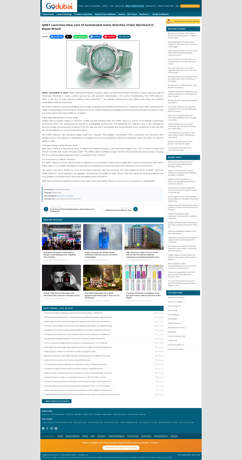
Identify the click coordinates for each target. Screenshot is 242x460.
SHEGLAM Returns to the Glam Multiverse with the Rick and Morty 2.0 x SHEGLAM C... (182, 126)
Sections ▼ (144, 14)
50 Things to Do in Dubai (148, 422)
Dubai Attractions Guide (63, 422)
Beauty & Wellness (93, 6)
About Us (45, 414)
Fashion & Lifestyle (175, 302)
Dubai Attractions (166, 6)
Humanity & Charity (175, 349)
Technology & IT (174, 306)
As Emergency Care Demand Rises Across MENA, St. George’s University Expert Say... (183, 199)
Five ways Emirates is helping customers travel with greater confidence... (73, 313)
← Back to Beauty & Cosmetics (56, 401)
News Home (48, 14)
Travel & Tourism (174, 323)
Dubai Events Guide (111, 422)
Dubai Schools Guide (95, 422)
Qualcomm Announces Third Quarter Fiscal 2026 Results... (67, 360)
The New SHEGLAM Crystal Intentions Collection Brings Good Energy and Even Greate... (183, 94)
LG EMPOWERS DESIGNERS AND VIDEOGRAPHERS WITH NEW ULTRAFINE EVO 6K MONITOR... (82, 394)
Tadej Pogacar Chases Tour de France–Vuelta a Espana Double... (70, 351)
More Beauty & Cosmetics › (149, 220)
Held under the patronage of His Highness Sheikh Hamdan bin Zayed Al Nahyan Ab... (78, 347)
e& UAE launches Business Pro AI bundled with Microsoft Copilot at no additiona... (77, 334)
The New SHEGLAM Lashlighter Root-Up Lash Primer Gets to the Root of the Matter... (183, 79)
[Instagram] (51, 428)
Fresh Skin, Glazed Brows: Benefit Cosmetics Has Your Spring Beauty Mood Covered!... (182, 109)
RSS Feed (132, 14)
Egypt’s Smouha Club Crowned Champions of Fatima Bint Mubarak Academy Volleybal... (182, 173)
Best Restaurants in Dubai (168, 422)
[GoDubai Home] (59, 6)
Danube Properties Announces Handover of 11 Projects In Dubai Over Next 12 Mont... (78, 381)
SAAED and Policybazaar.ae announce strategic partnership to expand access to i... (182, 181)
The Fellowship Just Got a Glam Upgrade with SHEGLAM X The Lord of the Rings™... (77, 386)
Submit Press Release (105, 14)
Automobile (173, 310)
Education (119, 6)
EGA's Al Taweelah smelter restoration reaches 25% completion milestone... (182, 216)
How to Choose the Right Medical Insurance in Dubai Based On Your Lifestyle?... (76, 343)
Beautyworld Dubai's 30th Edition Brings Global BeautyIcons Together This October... (182, 35)
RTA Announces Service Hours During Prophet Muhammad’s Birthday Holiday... (180, 164)
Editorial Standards (57, 414)
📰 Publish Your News (190, 6)
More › (195, 29)
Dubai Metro (150, 6)
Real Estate (172, 319)
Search (121, 14)
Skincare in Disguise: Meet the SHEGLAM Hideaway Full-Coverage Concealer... (182, 117)
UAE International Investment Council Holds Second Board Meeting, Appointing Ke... (78, 317)
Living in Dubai (47, 422)
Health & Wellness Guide (129, 422)
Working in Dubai (80, 422)
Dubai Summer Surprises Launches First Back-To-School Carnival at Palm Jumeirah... (78, 373)
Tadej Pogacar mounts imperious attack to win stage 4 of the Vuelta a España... (182, 257)
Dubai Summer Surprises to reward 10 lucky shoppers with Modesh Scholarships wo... (79, 390)
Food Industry (173, 315)
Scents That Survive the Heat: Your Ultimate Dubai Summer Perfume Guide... (182, 61)
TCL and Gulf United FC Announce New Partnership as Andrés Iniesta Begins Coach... (182, 283)
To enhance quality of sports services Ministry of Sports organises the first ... (74, 369)
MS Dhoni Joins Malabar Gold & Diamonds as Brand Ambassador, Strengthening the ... (79, 326)
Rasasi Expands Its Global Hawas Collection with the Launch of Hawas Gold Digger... (182, 44)
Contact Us (69, 414)
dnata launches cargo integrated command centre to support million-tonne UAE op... (183, 190)
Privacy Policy (88, 414)
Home (81, 6)
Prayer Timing (132, 414)
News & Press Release (135, 6)
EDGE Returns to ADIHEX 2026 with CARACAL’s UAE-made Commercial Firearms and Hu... (182, 248)
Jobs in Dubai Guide (186, 422)
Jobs (112, 6)
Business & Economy (176, 328)
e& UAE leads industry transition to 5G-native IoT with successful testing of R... (75, 339)
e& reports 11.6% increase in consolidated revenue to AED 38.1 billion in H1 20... (75, 377)
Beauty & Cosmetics (56, 21)
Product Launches (83, 14)
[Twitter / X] (47, 428)
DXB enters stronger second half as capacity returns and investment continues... (182, 240)
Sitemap (142, 414)
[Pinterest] (56, 428)
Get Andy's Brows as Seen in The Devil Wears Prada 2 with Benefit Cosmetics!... (181, 135)
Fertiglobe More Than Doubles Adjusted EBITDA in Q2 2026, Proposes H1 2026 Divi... (78, 330)
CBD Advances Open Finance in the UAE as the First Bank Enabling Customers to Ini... (182, 53)
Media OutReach (161, 14)
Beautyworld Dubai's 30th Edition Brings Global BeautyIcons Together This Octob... (78, 356)
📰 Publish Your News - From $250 (121, 448)
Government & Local (176, 336)
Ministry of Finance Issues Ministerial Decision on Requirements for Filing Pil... (182, 225)
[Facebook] (43, 428)
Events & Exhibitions (176, 345)
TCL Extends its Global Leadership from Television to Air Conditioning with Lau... (76, 364)
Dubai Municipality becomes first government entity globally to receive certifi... (181, 274)
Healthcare (172, 340)
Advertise (97, 414)
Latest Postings (64, 14)
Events (105, 6)
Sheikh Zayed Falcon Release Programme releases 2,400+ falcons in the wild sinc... (77, 321)
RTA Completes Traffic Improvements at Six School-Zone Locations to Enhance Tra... (182, 266)
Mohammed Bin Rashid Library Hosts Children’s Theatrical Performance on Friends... (183, 207)
